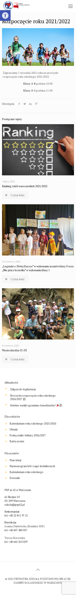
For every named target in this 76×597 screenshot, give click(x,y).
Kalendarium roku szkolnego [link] (26, 472)
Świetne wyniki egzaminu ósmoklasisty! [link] (33, 405)
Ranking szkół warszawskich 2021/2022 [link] (24, 186)
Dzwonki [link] (15, 478)
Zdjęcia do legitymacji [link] (23, 389)
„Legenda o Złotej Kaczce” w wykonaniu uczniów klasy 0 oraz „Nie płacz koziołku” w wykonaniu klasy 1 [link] (38, 268)
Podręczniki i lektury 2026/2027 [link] (28, 435)
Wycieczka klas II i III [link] (14, 350)
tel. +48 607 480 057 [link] (15, 530)
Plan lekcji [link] (15, 460)
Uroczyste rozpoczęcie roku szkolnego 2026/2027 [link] (33, 397)
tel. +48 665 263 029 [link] (15, 542)
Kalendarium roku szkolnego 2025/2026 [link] (33, 423)
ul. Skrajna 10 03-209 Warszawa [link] (14, 499)
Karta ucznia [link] (17, 441)
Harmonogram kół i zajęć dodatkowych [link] (32, 466)
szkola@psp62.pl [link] (14, 504)
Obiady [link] (14, 429)
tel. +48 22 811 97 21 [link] (16, 515)
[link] (5, 15)
